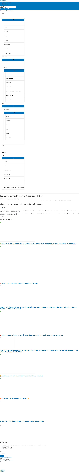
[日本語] (7, 8)
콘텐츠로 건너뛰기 (3, 0)
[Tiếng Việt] (3, 8)
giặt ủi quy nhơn (16, 439)
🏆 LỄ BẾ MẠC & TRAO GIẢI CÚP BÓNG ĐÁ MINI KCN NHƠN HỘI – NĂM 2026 (21, 376)
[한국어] (1, 8)
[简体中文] (9, 8)
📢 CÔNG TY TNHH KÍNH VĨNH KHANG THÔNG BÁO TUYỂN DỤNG (19, 283)
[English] (5, 8)
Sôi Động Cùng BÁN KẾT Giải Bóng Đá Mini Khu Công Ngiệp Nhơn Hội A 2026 (22, 421)
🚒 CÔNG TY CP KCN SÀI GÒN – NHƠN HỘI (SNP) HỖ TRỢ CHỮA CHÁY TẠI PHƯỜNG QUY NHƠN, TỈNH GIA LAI (31, 335)
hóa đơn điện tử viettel (9, 439)
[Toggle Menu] (13, 20)
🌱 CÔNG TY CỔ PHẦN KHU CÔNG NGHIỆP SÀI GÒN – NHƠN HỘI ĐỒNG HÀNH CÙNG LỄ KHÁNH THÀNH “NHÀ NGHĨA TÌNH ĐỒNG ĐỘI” (38, 244)
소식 (2, 208)
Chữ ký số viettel (2, 460)
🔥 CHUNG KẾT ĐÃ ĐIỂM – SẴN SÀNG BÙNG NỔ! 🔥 (14, 398)
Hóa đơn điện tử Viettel (9, 460)
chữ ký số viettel (2, 439)
